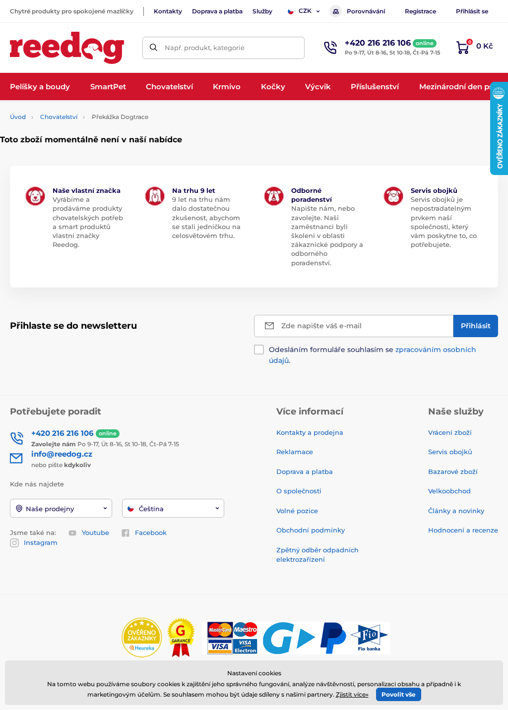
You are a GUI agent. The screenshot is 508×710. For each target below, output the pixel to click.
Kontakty (168, 11)
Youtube (95, 532)
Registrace (420, 11)
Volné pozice (297, 511)
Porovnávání (366, 11)
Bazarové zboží (453, 471)
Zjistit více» (352, 694)
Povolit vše (398, 694)
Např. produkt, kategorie (205, 48)
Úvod (18, 116)
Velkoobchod (449, 491)
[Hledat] (153, 48)
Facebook (151, 532)
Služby (262, 11)
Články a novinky (456, 511)
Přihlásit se (472, 11)
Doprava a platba (217, 11)
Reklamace (294, 452)
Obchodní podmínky (310, 530)
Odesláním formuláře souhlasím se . (372, 355)
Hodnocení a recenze (463, 530)
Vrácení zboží (450, 432)
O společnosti (298, 491)
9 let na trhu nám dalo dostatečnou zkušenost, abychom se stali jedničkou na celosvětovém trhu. (206, 217)
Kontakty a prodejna (309, 432)
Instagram (41, 542)
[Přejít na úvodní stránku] (67, 48)
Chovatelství (58, 116)
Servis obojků (450, 452)
